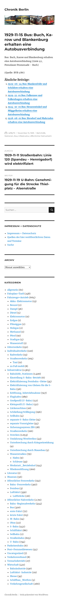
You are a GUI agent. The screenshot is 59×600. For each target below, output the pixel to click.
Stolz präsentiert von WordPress (34, 595)
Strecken (15, 434)
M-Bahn (14, 519)
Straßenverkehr (18, 358)
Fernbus (14, 488)
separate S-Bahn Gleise (23, 419)
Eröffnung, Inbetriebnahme (25, 392)
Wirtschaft (13, 564)
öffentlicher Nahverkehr (41, 136)
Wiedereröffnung (19, 469)
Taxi (15, 362)
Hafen (16, 457)
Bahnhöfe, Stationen (21, 373)
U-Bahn (14, 541)
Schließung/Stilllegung (22, 412)
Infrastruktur (24, 136)
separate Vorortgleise (21, 423)
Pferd (13, 335)
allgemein (12, 289)
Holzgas (14, 328)
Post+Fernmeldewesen (19, 549)
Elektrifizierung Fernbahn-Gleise (28, 381)
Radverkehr (16, 354)
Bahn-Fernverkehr (20, 484)
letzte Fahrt (16, 515)
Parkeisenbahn (15, 545)
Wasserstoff (16, 343)
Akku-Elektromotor (21, 301)
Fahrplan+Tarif (15, 293)
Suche (10, 244)
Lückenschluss (18, 408)
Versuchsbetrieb (16, 561)
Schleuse (17, 461)
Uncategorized (15, 553)
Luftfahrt (15, 492)
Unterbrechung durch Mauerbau (27, 450)
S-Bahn (14, 526)
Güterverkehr (14, 347)
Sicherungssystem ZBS (22, 427)
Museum (12, 476)
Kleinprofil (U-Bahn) (21, 404)
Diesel (13, 312)
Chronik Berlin (17, 9)
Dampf (13, 309)
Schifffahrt (16, 530)
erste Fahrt (16, 511)
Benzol (14, 305)
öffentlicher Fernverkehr (20, 480)
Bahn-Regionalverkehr (22, 503)
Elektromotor (17, 316)
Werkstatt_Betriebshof (23, 465)
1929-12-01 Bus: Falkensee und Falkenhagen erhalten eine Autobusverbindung (25, 99)
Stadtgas (15, 339)
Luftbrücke (19, 496)
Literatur (12, 473)
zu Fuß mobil (17, 366)
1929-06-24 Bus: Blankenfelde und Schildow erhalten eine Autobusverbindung (27, 87)
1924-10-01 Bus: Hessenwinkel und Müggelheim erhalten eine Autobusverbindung (27, 110)
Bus (16, 136)
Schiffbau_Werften (20, 580)
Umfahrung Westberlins (23, 438)
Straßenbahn (17, 538)
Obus (13, 522)
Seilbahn (15, 415)
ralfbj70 (11, 133)
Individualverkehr (17, 351)
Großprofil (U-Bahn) (21, 400)
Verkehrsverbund (16, 557)
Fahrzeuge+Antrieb (18, 297)
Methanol (15, 331)
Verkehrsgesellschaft (21, 583)
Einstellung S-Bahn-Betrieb (25, 377)
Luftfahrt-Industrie (20, 572)
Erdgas (13, 320)
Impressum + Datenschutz (21, 233)
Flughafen (15, 396)
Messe (13, 576)
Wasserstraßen (18, 454)
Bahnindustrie (18, 568)
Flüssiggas (15, 324)
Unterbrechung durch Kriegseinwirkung (32, 442)
